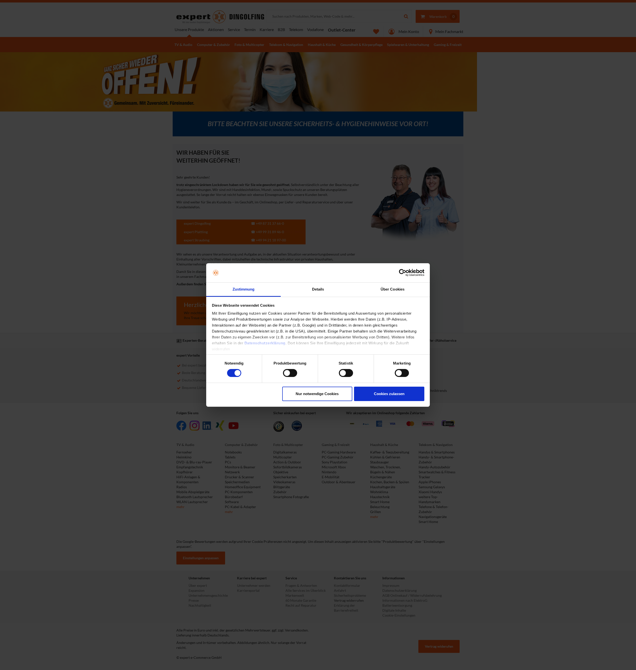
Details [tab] (318, 289)
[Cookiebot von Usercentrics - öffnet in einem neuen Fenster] (402, 272)
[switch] (290, 373)
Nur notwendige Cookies (317, 394)
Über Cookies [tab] (392, 289)
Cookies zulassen (389, 394)
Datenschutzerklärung (264, 343)
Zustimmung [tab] (244, 289)
